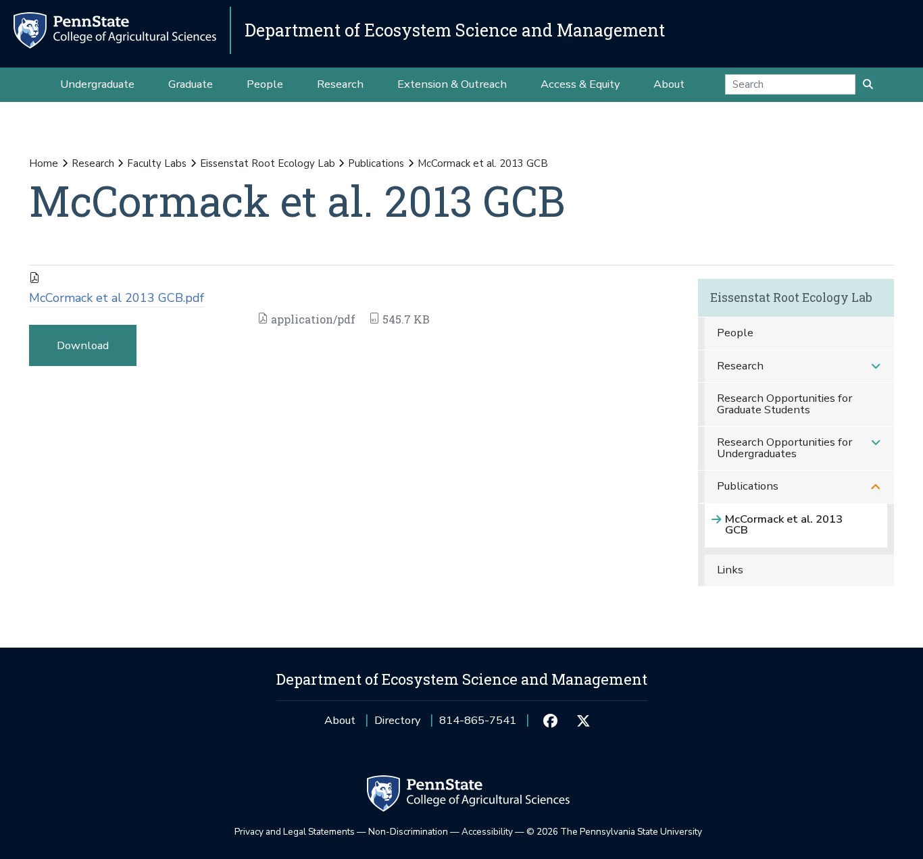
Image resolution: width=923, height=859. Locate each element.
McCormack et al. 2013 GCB (784, 524)
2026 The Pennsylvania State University (614, 831)
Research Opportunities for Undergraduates (784, 447)
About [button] (668, 84)
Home (43, 163)
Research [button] (340, 84)
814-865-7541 (477, 724)
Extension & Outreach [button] (452, 84)
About (339, 720)
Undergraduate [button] (97, 84)
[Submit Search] (867, 84)
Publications (376, 163)
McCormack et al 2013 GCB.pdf (116, 298)
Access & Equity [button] (580, 84)
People (735, 332)
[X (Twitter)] (583, 720)
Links (730, 569)
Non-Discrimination (408, 831)
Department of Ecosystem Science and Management (455, 30)
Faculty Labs (156, 163)
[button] (875, 366)
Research (93, 163)
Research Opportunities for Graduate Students (784, 403)
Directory (397, 720)
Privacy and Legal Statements (294, 831)
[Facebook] (550, 720)
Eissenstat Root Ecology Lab (267, 163)
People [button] (265, 84)
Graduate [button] (190, 84)
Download (83, 345)
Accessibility (487, 831)
